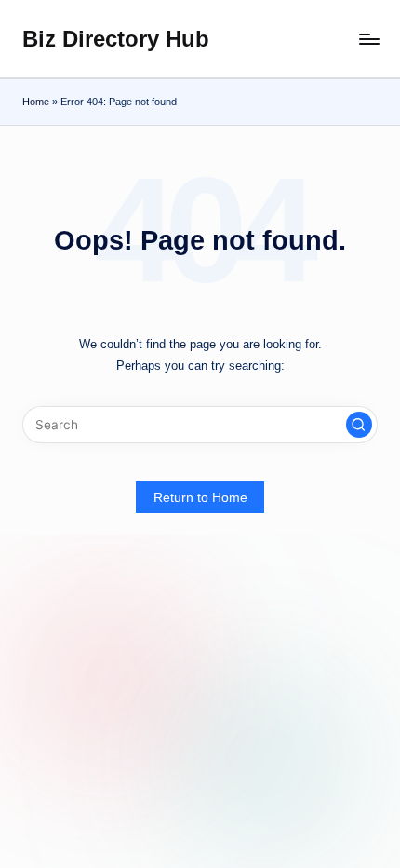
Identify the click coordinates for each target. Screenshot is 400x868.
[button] (359, 425)
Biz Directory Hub (115, 38)
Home (35, 101)
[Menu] (368, 39)
